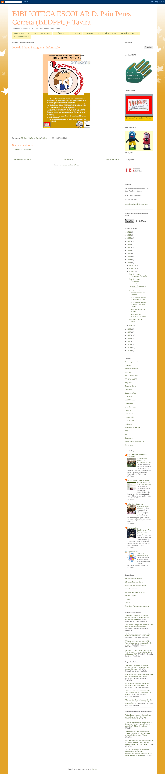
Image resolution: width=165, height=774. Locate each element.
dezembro (133, 265)
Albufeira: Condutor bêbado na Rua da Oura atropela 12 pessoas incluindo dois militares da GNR (139, 652)
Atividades (128, 372)
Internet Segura (130, 596)
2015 (129, 263)
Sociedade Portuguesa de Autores (137, 606)
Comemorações (130, 393)
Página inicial (68, 159)
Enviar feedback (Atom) (71, 165)
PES (126, 431)
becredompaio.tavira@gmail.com (136, 204)
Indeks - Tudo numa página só (135, 585)
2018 (129, 253)
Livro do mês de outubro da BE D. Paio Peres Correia (137, 304)
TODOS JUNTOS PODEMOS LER (39, 33)
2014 (129, 329)
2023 (129, 238)
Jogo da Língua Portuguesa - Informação (134, 281)
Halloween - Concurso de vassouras (137, 287)
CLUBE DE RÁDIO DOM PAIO (107, 33)
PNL (126, 434)
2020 (129, 247)
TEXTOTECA (76, 33)
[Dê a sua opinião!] (59, 138)
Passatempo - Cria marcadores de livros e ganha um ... (138, 293)
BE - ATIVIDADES (131, 376)
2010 (129, 341)
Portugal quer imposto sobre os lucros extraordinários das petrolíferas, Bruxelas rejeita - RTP (138, 717)
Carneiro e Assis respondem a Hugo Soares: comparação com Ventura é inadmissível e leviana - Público (137, 733)
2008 (129, 347)
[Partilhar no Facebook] (64, 138)
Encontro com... (130, 407)
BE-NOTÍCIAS (19, 33)
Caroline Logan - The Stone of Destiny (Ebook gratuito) (144, 532)
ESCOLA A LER (130, 400)
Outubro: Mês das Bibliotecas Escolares (137, 315)
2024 (129, 235)
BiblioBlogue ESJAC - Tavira (138, 480)
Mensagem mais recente (22, 159)
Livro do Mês (129, 421)
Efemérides (129, 403)
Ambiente (128, 365)
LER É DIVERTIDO (61, 33)
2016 (129, 260)
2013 (129, 332)
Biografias (128, 382)
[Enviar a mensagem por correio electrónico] (52, 138)
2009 (129, 344)
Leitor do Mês (129, 417)
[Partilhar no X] (61, 138)
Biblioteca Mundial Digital (134, 578)
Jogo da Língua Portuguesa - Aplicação (138, 275)
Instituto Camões (131, 589)
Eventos (128, 410)
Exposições (129, 414)
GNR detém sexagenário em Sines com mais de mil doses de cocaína (139, 626)
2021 (129, 244)
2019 (129, 250)
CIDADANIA (89, 33)
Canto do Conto (130, 386)
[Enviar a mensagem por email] (57, 138)
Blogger (94, 769)
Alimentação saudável (132, 362)
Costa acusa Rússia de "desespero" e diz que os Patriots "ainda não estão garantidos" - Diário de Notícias (138, 724)
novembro (133, 268)
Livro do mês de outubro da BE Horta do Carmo (137, 299)
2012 (129, 335)
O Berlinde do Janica (135, 504)
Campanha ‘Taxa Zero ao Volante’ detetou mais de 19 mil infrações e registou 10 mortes (137, 617)
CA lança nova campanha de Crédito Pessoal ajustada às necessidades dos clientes (138, 643)
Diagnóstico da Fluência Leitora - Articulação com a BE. (144, 460)
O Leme (127, 599)
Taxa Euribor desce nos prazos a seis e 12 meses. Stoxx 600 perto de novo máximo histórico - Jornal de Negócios (139, 742)
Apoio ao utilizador (131, 369)
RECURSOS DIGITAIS (21, 37)
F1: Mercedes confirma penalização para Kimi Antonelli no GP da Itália (137, 635)
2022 (129, 241)
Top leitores (129, 445)
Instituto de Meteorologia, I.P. (135, 592)
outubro (132, 271)
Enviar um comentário (23, 149)
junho (131, 325)
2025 (129, 232)
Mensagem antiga (112, 159)
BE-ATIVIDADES (131, 379)
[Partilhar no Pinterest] (66, 138)
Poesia (127, 603)
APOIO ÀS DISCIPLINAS (129, 33)
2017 (129, 256)
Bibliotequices (132, 528)
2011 (129, 338)
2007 (129, 351)
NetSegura (128, 424)
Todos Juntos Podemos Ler (134, 441)
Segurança (128, 438)
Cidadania (128, 390)
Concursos (128, 396)
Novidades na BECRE (132, 428)
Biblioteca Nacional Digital (134, 582)
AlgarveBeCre (132, 552)
